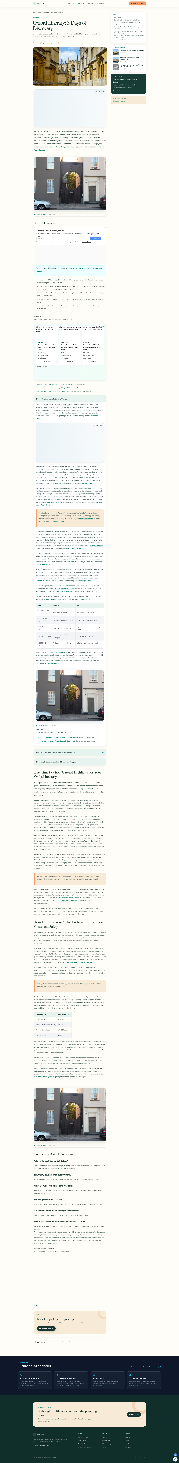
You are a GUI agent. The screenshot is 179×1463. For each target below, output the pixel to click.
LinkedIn (68, 1342)
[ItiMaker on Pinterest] (144, 1457)
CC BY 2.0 (44, 215)
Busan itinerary (52, 599)
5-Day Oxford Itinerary (68, 900)
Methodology (106, 1440)
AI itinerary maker (83, 1437)
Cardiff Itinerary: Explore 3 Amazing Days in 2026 (54, 384)
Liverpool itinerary (58, 521)
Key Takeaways (119, 17)
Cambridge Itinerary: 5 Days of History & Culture (56, 737)
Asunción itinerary (87, 599)
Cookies (128, 1444)
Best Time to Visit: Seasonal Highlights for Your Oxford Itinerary (128, 32)
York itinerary (39, 150)
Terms (127, 1440)
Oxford (37, 215)
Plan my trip (132, 1414)
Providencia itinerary (51, 663)
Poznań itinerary (42, 581)
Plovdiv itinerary (48, 564)
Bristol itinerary (55, 483)
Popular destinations (84, 1447)
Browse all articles (119, 101)
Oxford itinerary (66, 404)
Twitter (52, 1342)
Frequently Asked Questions (122, 40)
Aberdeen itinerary (86, 518)
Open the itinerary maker (121, 91)
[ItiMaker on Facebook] (135, 1457)
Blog (39, 12)
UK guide (36, 17)
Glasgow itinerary (96, 546)
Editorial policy (106, 1444)
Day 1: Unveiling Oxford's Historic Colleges (127, 20)
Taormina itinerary (74, 548)
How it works (101, 3)
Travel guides (80, 3)
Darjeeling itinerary (84, 581)
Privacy (127, 1437)
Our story (105, 1437)
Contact (104, 1447)
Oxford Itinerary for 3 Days (64, 588)
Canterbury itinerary (63, 147)
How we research (136, 1367)
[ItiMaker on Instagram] (140, 1457)
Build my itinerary (138, 3)
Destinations (91, 3)
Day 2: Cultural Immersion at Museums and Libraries (127, 23)
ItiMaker (40, 1434)
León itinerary (71, 562)
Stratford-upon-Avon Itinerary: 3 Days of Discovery (56, 388)
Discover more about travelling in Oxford (77, 962)
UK (36, 1305)
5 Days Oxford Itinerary (63, 591)
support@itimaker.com (42, 1445)
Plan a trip (71, 3)
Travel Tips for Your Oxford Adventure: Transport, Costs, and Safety (129, 36)
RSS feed (128, 1447)
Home (34, 12)
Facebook (60, 1342)
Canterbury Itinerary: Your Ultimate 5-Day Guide (56, 741)
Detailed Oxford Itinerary (68, 898)
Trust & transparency (152, 1367)
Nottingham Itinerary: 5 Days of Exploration (52, 391)
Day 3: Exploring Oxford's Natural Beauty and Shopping (127, 27)
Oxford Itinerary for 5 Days (47, 1077)
